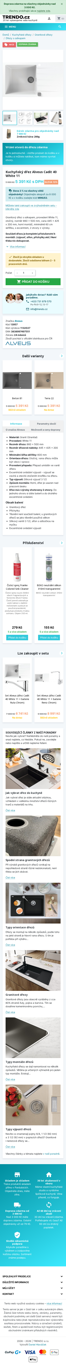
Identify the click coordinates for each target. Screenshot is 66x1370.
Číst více (10, 810)
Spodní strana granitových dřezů (28, 860)
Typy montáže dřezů (19, 1062)
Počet (9, 272)
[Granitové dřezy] (33, 970)
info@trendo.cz (39, 309)
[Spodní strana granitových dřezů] (33, 836)
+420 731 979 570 (40, 301)
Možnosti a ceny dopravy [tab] (45, 429)
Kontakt (8, 1293)
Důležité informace (16, 1282)
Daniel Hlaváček (37, 1344)
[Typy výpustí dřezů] (33, 1105)
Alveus (19, 320)
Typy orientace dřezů (20, 927)
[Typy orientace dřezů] (33, 903)
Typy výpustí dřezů (18, 1129)
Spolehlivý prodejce (17, 1276)
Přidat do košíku (33, 282)
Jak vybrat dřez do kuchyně (24, 793)
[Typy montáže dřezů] (33, 1037)
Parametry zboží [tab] (46, 423)
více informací (54, 1303)
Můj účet (9, 1288)
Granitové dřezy (17, 995)
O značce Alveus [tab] (15, 429)
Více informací (17, 246)
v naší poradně (51, 1153)
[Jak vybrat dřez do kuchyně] (33, 768)
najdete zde (43, 10)
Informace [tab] (16, 423)
